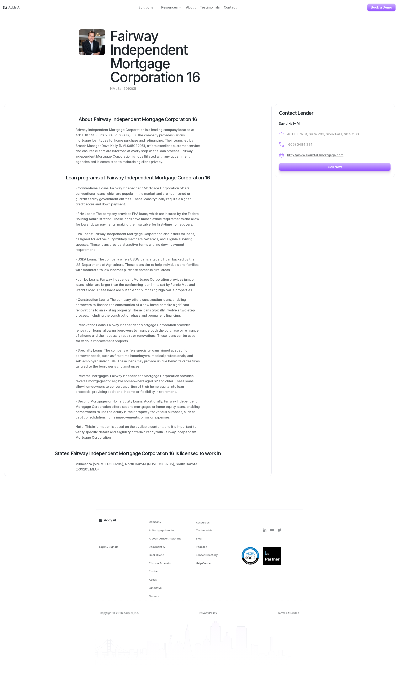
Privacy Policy (208, 613)
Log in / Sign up (108, 546)
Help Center (204, 563)
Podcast (201, 546)
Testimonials (204, 530)
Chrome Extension (160, 563)
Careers (154, 596)
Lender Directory (207, 555)
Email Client (156, 555)
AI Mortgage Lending (162, 530)
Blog (198, 538)
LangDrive (155, 587)
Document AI (157, 546)
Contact (154, 571)
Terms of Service (288, 613)
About (153, 579)
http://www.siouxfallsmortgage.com (315, 155)
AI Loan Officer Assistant (165, 538)
